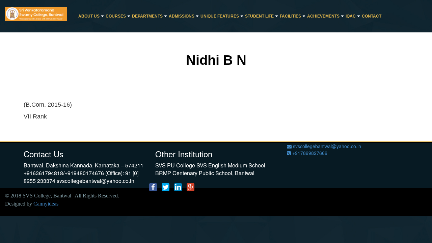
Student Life (259, 16)
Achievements (323, 16)
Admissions (181, 16)
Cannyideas (45, 204)
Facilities (290, 16)
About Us (89, 16)
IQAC (351, 16)
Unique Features (219, 16)
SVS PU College (175, 165)
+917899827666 (309, 153)
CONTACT (371, 16)
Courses (116, 16)
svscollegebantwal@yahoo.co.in (326, 146)
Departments (147, 16)
